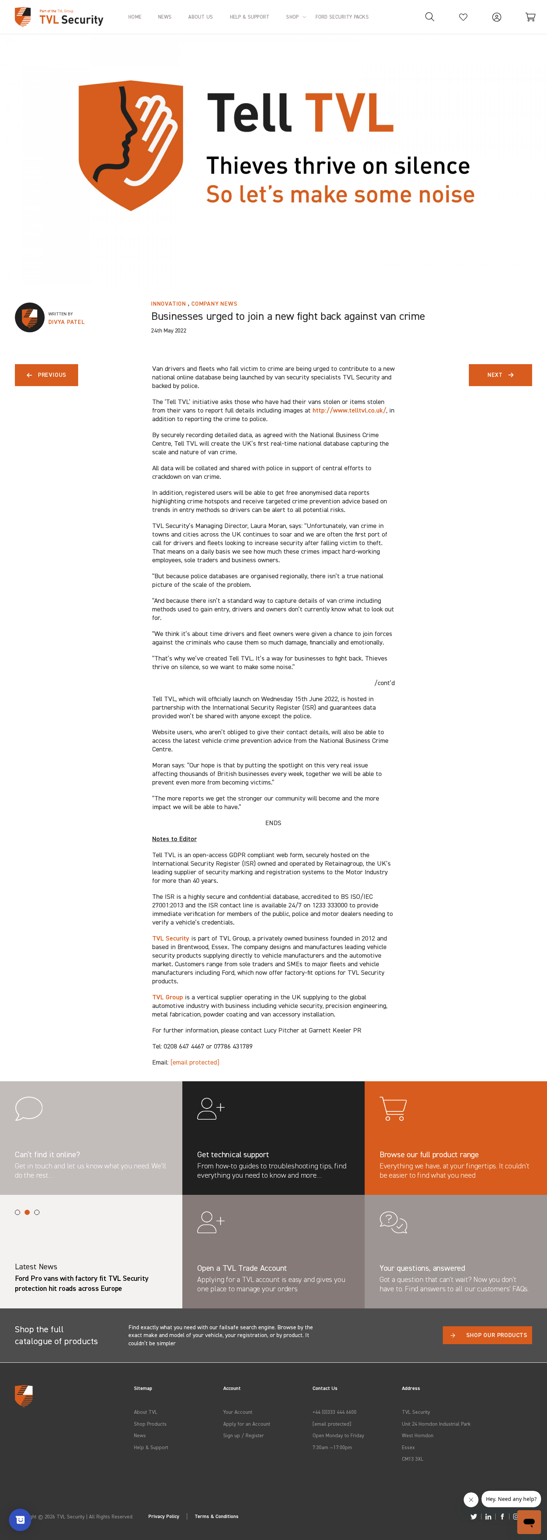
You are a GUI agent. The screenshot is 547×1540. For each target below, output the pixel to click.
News (140, 1435)
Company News (214, 303)
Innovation (168, 303)
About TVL (145, 1412)
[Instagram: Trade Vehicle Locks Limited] (516, 1517)
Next (495, 374)
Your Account (237, 1412)
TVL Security (170, 938)
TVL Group (167, 997)
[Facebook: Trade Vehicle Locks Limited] (502, 1517)
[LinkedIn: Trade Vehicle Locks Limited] (488, 1517)
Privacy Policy (163, 1516)
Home (134, 16)
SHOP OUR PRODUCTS (496, 1335)
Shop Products (150, 1423)
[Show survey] (20, 1520)
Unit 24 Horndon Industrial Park (436, 1423)
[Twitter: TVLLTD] (473, 1517)
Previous (52, 374)
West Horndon (418, 1435)
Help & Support (151, 1447)
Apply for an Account (246, 1423)
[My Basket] (530, 17)
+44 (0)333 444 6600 (334, 1412)
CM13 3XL (412, 1458)
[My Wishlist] (463, 17)
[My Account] (497, 17)
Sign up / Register (243, 1435)
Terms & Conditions (217, 1516)
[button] (17, 1212)
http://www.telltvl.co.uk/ (349, 410)
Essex (408, 1447)
